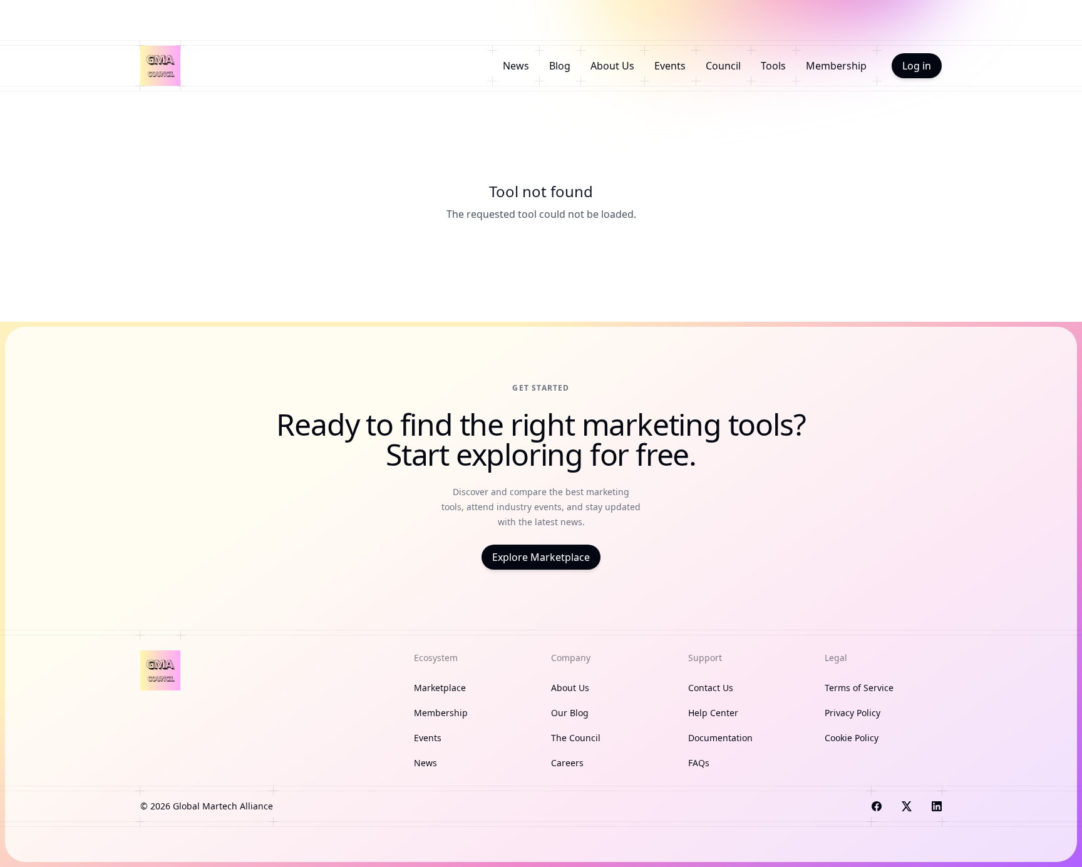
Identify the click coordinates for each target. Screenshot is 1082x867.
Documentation (720, 738)
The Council (575, 738)
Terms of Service (859, 688)
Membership (836, 66)
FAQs (698, 763)
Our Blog (570, 713)
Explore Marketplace (541, 557)
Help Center (713, 713)
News (516, 66)
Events (670, 66)
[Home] (160, 66)
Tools (773, 66)
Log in (916, 66)
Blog (559, 66)
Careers (567, 763)
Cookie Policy (851, 738)
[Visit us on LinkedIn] (937, 806)
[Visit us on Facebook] (877, 806)
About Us (612, 66)
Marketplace (440, 688)
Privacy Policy (852, 713)
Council (723, 66)
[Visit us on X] (907, 806)
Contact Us (710, 688)
